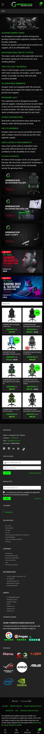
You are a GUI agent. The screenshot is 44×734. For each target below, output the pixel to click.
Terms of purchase (16, 706)
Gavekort (8, 530)
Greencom (9, 512)
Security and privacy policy (33, 706)
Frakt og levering (10, 560)
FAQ (6, 562)
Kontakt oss (8, 553)
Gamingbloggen (10, 537)
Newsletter (9, 710)
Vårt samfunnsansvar (11, 565)
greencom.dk (11, 608)
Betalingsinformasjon (13, 583)
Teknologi (8, 541)
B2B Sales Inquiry (12, 599)
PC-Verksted (10, 578)
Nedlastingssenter (12, 585)
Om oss (7, 532)
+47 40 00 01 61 (14, 438)
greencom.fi (10, 611)
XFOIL (8, 604)
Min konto (8, 526)
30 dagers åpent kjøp (11, 555)
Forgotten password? (35, 473)
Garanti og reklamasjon (12, 558)
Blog (16, 710)
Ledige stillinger (12, 602)
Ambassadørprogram (13, 597)
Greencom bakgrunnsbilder (13, 539)
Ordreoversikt (9, 528)
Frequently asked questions (29, 710)
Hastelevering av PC (13, 581)
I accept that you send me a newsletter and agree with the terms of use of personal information (21, 493)
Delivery (5, 706)
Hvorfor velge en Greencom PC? (16, 576)
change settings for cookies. (12, 725)
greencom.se (11, 606)
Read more (38, 498)
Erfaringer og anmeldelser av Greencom (17, 535)
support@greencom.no (13, 440)
